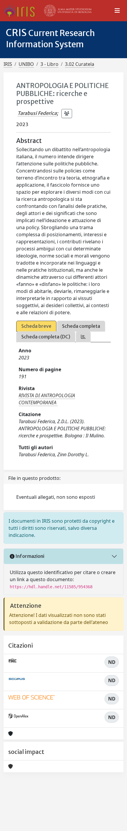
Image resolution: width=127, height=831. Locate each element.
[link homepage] (21, 11)
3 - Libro (49, 64)
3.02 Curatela (79, 64)
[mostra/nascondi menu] (117, 11)
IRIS (8, 64)
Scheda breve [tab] (36, 326)
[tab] (83, 336)
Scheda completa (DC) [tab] (45, 337)
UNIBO (26, 64)
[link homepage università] (68, 11)
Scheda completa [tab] (81, 326)
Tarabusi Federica (37, 113)
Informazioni (29, 556)
